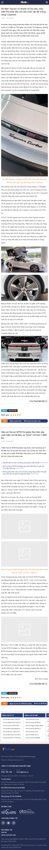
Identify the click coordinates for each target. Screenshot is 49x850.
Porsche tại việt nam (32, 421)
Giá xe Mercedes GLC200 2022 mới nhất (12, 735)
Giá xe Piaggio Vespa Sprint (34, 726)
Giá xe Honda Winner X (33, 729)
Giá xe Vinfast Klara (32, 735)
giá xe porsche (16, 421)
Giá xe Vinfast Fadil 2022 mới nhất (12, 723)
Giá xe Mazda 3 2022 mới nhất (12, 732)
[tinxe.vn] (24, 2)
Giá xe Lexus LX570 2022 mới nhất (12, 726)
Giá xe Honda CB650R (33, 739)
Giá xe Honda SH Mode (33, 723)
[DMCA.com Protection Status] (9, 410)
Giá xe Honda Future (32, 720)
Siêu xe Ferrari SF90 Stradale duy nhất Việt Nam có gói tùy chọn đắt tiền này (23, 467)
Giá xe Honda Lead (32, 732)
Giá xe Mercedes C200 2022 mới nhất (12, 720)
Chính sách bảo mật (8, 836)
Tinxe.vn (9, 750)
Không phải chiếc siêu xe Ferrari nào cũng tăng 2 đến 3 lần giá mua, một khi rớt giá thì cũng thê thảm (24, 473)
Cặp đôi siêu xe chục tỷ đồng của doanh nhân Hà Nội (25, 463)
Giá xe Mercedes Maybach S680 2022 (12, 729)
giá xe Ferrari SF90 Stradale (21, 704)
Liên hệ (4, 833)
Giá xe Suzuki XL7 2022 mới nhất (12, 739)
